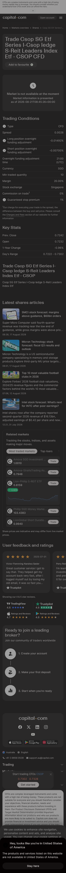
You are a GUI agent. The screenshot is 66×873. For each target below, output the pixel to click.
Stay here (33, 866)
